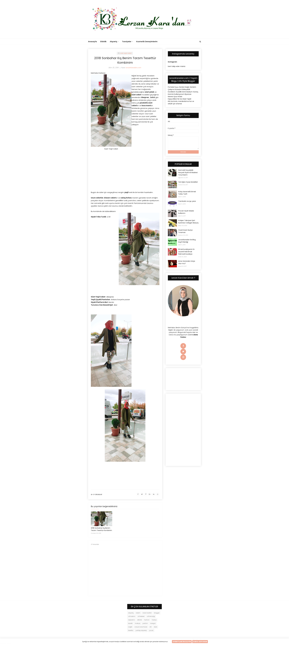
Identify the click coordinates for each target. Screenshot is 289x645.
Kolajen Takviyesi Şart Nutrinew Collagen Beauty (188, 221)
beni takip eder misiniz (176, 66)
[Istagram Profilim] (183, 357)
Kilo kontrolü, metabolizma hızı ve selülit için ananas (181, 102)
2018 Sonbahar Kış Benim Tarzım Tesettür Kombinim (101, 529)
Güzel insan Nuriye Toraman (185, 231)
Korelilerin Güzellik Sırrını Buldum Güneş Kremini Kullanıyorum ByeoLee (183, 93)
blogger (156, 613)
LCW (109, 217)
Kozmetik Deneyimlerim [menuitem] (146, 41)
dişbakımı (131, 620)
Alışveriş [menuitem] (113, 41)
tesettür (130, 630)
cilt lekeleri (141, 616)
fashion (146, 620)
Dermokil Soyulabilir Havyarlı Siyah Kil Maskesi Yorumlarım (188, 172)
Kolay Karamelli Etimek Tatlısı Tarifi (187, 192)
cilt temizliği (151, 616)
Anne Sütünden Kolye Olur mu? (186, 262)
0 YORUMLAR (97, 494)
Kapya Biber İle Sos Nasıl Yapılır (179, 99)
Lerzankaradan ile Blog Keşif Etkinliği (187, 241)
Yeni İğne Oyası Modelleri (188, 182)
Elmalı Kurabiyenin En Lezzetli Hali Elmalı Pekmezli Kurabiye (186, 251)
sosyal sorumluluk (141, 627)
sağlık (130, 627)
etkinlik (139, 620)
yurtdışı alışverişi (141, 630)
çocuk (151, 630)
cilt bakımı (131, 616)
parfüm (145, 623)
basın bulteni (147, 613)
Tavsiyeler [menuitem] (126, 41)
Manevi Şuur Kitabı (175, 96)
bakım (138, 613)
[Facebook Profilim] (183, 346)
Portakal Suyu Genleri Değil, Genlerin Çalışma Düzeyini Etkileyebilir (182, 88)
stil (150, 627)
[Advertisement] (125, 308)
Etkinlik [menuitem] (103, 41)
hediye (154, 620)
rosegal (152, 623)
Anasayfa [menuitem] (92, 41)
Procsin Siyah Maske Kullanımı (186, 212)
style (155, 627)
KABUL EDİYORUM (200, 641)
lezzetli (130, 623)
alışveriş (131, 613)
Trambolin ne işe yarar (187, 201)
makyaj (137, 623)
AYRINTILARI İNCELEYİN (182, 641)
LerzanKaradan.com (133, 67)
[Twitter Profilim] (183, 352)
